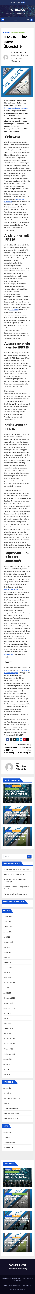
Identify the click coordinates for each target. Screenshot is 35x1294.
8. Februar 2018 (12, 1224)
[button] (28, 20)
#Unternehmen (16, 61)
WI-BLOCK (17, 9)
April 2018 (7, 922)
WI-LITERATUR (26, 1285)
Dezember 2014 (9, 983)
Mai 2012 (7, 1074)
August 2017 (8, 932)
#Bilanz (25, 55)
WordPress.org (9, 1147)
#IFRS (13, 58)
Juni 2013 (7, 1013)
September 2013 (9, 1008)
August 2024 (8, 916)
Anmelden (7, 1132)
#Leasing (19, 58)
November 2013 (9, 998)
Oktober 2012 (8, 1049)
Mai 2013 (7, 1018)
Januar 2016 (8, 967)
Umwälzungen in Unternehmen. (16, 108)
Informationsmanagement (12, 1098)
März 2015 (7, 978)
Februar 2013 (8, 1028)
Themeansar (17, 1280)
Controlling (16, 786)
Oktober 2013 (8, 1003)
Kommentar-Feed (10, 1142)
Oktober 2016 (8, 942)
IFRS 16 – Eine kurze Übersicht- (15, 874)
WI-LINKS (13, 1289)
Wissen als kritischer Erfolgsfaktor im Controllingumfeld (16, 836)
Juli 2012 (7, 1064)
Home (5, 1285)
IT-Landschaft (13, 310)
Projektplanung (9, 654)
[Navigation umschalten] (15, 19)
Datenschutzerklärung (15, 1285)
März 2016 (7, 957)
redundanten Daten (11, 589)
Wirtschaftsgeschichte (11, 1118)
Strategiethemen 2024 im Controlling (16, 792)
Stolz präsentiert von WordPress (11, 1278)
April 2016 (7, 952)
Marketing (7, 1103)
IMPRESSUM (21, 1289)
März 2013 (7, 1023)
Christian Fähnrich (20, 53)
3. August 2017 (12, 1246)
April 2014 (7, 993)
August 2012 (8, 1059)
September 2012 (9, 1054)
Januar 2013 (8, 1034)
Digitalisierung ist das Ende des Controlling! (17, 813)
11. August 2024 (12, 1180)
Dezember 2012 (9, 1039)
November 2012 (9, 1044)
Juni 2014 (7, 988)
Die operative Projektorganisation (15, 894)
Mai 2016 (7, 947)
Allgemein (7, 32)
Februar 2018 (8, 927)
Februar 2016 (8, 962)
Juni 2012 (7, 1069)
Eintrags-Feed (9, 1137)
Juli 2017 (7, 937)
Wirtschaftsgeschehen (18, 32)
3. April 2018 (11, 1202)
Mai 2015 (7, 972)
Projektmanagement (11, 1108)
